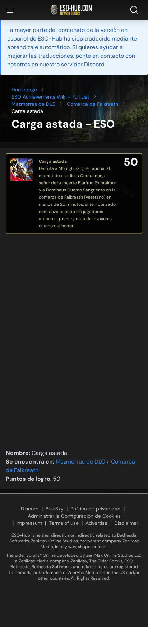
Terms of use (64, 523)
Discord (30, 508)
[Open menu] (10, 10)
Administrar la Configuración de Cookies (74, 516)
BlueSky (55, 508)
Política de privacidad (95, 508)
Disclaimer (126, 523)
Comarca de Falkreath (92, 104)
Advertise (96, 523)
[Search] (135, 10)
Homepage (24, 89)
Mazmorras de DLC (33, 104)
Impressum (29, 523)
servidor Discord (83, 64)
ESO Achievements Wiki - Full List (50, 97)
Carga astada (53, 161)
